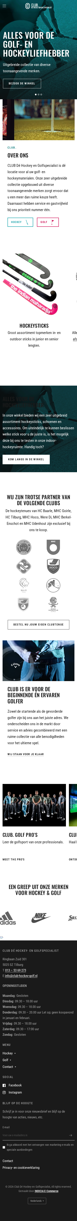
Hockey (8, 1053)
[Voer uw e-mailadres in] (71, 1135)
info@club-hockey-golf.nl (21, 976)
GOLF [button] (43, 222)
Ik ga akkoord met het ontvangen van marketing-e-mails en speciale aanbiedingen (40, 1147)
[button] (22, 83)
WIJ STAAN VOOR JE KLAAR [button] (26, 754)
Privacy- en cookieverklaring (21, 1168)
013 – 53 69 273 (15, 970)
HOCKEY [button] (16, 222)
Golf (5, 1060)
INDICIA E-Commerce (46, 1191)
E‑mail (6, 1127)
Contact (8, 1067)
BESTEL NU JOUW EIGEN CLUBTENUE (38, 624)
